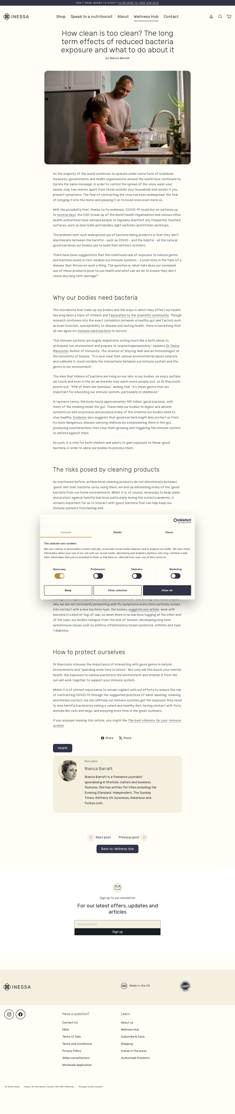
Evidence (80, 417)
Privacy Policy (71, 1051)
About (123, 16)
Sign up (117, 932)
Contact (171, 16)
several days (66, 215)
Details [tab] (117, 532)
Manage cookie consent (91, 1087)
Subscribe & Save (133, 1036)
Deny (68, 590)
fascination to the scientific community (139, 315)
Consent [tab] (66, 532)
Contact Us (70, 1022)
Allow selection (117, 590)
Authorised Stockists (135, 1058)
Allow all (167, 590)
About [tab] (169, 532)
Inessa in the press (134, 1051)
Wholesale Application (77, 1065)
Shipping (127, 1043)
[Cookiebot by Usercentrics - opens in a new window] (176, 521)
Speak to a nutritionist (91, 16)
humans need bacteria (94, 331)
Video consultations (76, 1058)
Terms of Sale (71, 1036)
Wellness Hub (146, 16)
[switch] (98, 576)
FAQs (65, 1029)
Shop (61, 16)
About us (127, 1022)
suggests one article (144, 609)
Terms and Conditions (77, 1043)
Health (63, 748)
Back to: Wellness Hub (117, 849)
